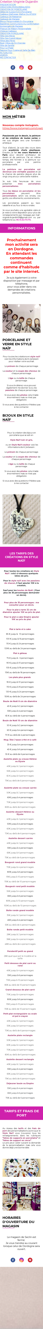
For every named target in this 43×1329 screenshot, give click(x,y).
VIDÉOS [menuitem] (4, 55)
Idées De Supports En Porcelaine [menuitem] (16, 12)
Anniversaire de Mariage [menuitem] (11, 26)
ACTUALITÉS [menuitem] (6, 53)
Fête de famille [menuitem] (7, 45)
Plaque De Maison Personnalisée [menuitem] (15, 29)
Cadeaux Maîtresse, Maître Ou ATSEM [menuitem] (18, 14)
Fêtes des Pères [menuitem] (7, 41)
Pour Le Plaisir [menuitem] (7, 48)
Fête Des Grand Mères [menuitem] (10, 38)
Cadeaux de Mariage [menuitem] (10, 19)
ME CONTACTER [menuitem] (8, 57)
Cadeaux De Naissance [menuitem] (11, 17)
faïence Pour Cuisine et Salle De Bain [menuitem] (17, 50)
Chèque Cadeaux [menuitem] (8, 31)
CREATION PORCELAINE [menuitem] (12, 33)
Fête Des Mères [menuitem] (7, 36)
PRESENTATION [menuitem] (8, 4)
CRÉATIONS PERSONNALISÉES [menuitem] (15, 7)
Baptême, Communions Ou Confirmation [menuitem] (19, 24)
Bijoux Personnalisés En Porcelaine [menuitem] (16, 21)
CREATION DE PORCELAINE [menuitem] (13, 9)
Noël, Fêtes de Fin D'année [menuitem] (12, 43)
